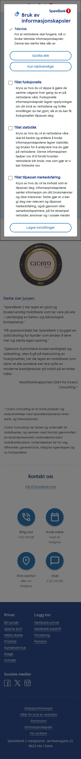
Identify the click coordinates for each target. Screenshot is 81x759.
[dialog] (40, 120)
